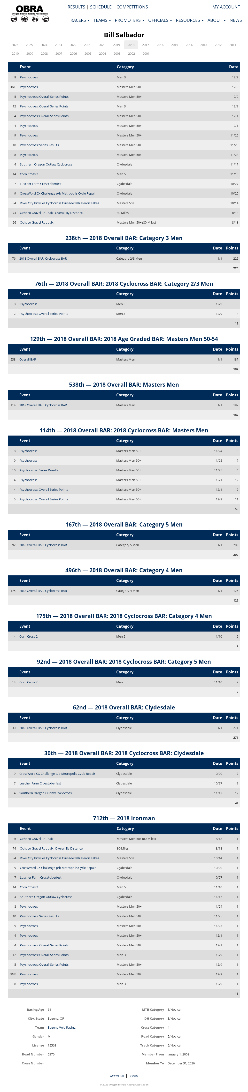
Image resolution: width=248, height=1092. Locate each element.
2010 (15, 53)
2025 (29, 45)
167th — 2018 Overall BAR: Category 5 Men (124, 524)
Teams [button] (100, 20)
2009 (29, 53)
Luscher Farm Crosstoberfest (41, 183)
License (38, 1045)
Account (117, 1076)
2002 (131, 53)
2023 (58, 45)
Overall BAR (27, 359)
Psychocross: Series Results (39, 145)
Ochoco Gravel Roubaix (37, 222)
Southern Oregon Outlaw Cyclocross (46, 164)
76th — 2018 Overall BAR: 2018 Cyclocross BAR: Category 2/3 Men (124, 283)
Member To (155, 1063)
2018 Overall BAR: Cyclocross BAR (43, 258)
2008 (44, 53)
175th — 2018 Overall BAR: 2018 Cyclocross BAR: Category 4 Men (124, 616)
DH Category (154, 1018)
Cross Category (152, 1027)
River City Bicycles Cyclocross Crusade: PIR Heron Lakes (59, 203)
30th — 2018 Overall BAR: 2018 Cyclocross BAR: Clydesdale (124, 753)
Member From (153, 1054)
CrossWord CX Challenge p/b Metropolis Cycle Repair (58, 193)
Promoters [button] (128, 20)
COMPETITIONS (132, 7)
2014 (189, 45)
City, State (36, 1018)
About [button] (215, 20)
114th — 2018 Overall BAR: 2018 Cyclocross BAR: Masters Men (124, 430)
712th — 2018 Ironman (124, 818)
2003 (117, 53)
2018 (131, 45)
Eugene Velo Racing (62, 1027)
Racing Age (35, 1009)
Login (133, 1076)
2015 (174, 45)
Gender (38, 1036)
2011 (232, 45)
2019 (116, 45)
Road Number (33, 1054)
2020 (102, 45)
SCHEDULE (101, 7)
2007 (58, 53)
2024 (43, 45)
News (236, 20)
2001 (146, 53)
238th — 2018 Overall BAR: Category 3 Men (124, 238)
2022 (73, 45)
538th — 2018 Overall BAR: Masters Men (124, 384)
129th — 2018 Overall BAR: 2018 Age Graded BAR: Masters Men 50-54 (124, 339)
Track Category (152, 1045)
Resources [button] (188, 20)
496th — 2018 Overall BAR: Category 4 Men (124, 570)
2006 (73, 53)
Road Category (152, 1036)
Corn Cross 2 (29, 174)
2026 (14, 45)
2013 (203, 45)
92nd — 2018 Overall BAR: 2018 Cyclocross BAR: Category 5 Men (124, 661)
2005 (88, 53)
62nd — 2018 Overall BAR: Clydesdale (124, 707)
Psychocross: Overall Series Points (44, 96)
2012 (218, 45)
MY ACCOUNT (226, 7)
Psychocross (29, 77)
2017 (145, 45)
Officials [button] (159, 20)
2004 (102, 53)
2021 (87, 45)
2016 (160, 45)
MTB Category (153, 1009)
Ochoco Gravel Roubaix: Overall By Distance (51, 213)
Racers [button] (78, 20)
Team (39, 1027)
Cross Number (33, 1063)
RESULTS (76, 7)
